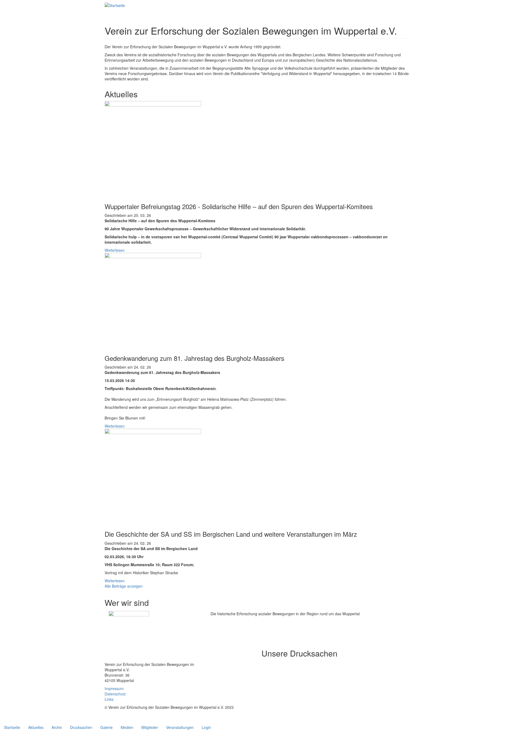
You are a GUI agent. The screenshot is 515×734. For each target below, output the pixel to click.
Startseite (12, 727)
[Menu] (131, 4)
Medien (127, 727)
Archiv (57, 727)
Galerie (106, 727)
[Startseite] (115, 5)
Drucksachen (81, 727)
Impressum (114, 688)
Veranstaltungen (180, 727)
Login (206, 727)
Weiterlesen (115, 250)
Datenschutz (115, 693)
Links (109, 699)
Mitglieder (149, 727)
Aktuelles (35, 727)
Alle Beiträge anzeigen (124, 586)
